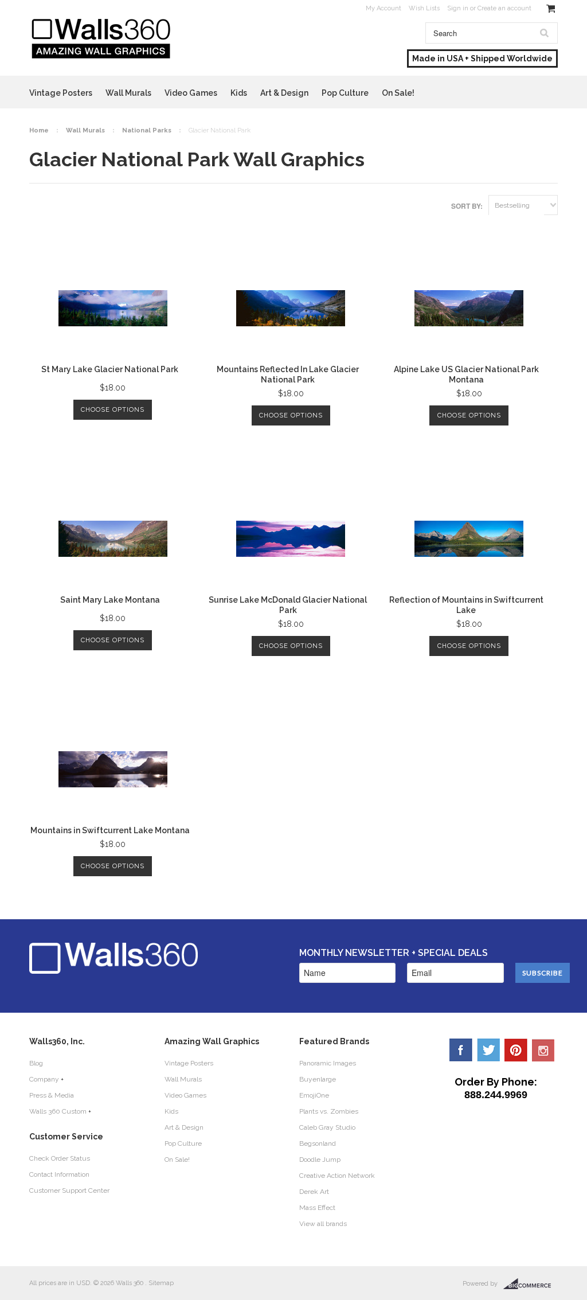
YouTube (543, 1050)
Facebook (460, 1050)
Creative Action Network (337, 1176)
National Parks (146, 130)
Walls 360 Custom (58, 1111)
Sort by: (467, 206)
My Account (383, 8)
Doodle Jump (320, 1159)
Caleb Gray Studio (327, 1127)
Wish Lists (424, 8)
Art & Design (284, 92)
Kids (238, 92)
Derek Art (314, 1192)
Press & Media (51, 1095)
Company (44, 1079)
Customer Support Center (69, 1190)
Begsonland (317, 1143)
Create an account (504, 8)
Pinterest (515, 1050)
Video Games (191, 92)
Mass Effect (317, 1208)
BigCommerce (530, 1284)
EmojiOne (314, 1095)
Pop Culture (345, 92)
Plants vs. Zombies (328, 1111)
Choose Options (112, 409)
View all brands (323, 1224)
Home (39, 130)
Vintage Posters (60, 92)
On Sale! (398, 92)
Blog (36, 1063)
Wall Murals (128, 92)
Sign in (457, 8)
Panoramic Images (327, 1063)
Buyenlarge (317, 1079)
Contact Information (59, 1174)
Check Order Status (59, 1158)
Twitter (488, 1050)
